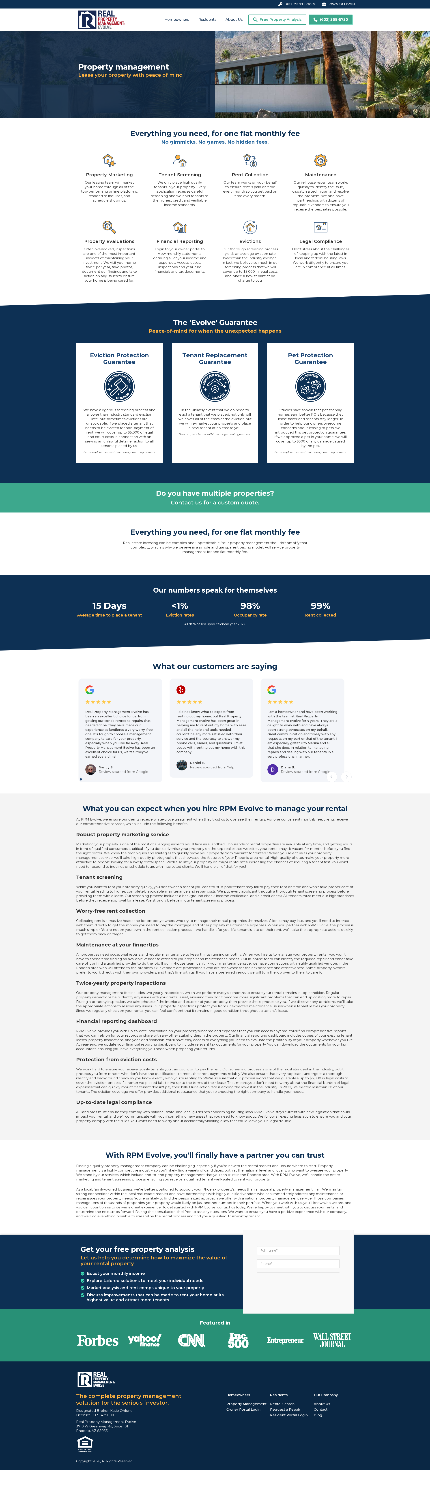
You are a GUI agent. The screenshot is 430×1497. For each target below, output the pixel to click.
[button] (177, 19)
